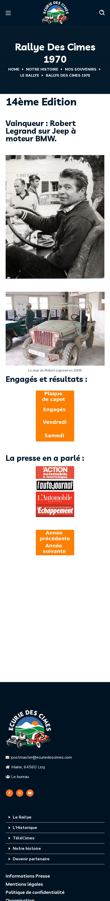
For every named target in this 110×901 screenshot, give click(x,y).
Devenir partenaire (31, 859)
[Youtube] (30, 793)
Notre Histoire (42, 69)
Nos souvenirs (80, 69)
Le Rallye (29, 75)
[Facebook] (9, 793)
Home (13, 69)
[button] (102, 12)
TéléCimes (24, 838)
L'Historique (25, 827)
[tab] (55, 817)
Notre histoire (27, 848)
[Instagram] (20, 793)
